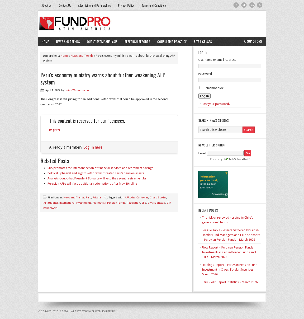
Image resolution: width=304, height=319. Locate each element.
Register (54, 130)
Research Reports (137, 41)
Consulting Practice (170, 41)
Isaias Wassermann (77, 90)
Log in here (92, 147)
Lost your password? (216, 104)
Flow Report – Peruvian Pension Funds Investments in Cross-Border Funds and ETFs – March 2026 (229, 252)
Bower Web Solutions (100, 311)
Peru (88, 197)
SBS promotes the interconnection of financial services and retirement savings (100, 168)
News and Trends (66, 41)
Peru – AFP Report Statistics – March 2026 (230, 282)
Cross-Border (158, 197)
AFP (127, 197)
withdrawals (50, 208)
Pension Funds (116, 202)
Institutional (50, 202)
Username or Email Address (217, 59)
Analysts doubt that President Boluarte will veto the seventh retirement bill (97, 178)
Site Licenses (201, 41)
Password (205, 73)
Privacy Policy (126, 5)
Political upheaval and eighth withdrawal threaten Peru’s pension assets (96, 173)
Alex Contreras (139, 197)
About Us (47, 5)
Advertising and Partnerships (94, 5)
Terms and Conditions (154, 5)
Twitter (244, 5)
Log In (204, 96)
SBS (144, 202)
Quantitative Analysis (100, 41)
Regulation (133, 202)
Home (45, 41)
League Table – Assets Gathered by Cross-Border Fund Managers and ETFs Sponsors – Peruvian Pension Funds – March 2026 (231, 234)
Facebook (236, 5)
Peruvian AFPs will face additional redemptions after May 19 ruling (92, 183)
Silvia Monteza (156, 202)
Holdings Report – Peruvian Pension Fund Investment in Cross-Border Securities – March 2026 (229, 269)
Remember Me (214, 88)
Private (97, 197)
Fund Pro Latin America (152, 24)
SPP (168, 202)
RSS (259, 5)
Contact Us (65, 5)
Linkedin (252, 5)
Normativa (99, 202)
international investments (75, 202)
